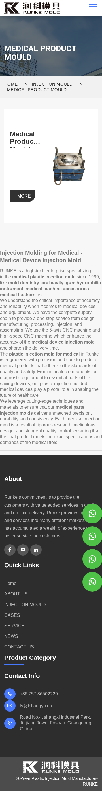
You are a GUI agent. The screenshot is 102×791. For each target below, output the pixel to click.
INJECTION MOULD (52, 84)
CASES (12, 615)
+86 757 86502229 (39, 693)
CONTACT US (19, 646)
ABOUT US (16, 593)
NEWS (11, 636)
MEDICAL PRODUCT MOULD (37, 89)
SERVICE (14, 625)
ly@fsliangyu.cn (36, 705)
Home (11, 84)
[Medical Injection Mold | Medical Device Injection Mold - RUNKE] (32, 8)
